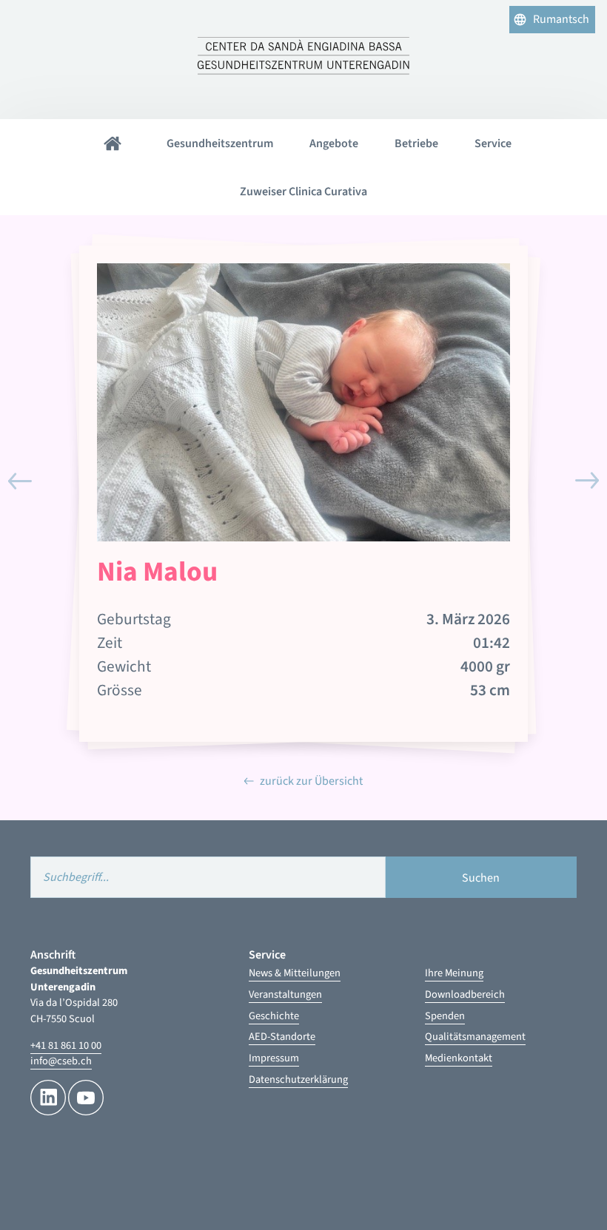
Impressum (274, 1058)
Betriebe (416, 143)
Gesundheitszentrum (220, 143)
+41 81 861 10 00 (65, 1045)
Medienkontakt (458, 1058)
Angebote (333, 143)
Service (493, 143)
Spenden (445, 1016)
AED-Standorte (282, 1036)
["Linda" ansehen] (587, 481)
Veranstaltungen (285, 994)
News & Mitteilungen (295, 973)
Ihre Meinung (454, 973)
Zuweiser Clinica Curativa (303, 191)
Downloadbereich (465, 994)
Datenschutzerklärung (298, 1079)
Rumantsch (561, 19)
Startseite (112, 143)
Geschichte (274, 1016)
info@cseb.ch (61, 1061)
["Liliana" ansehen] (20, 481)
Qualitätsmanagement (475, 1036)
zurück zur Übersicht (311, 781)
